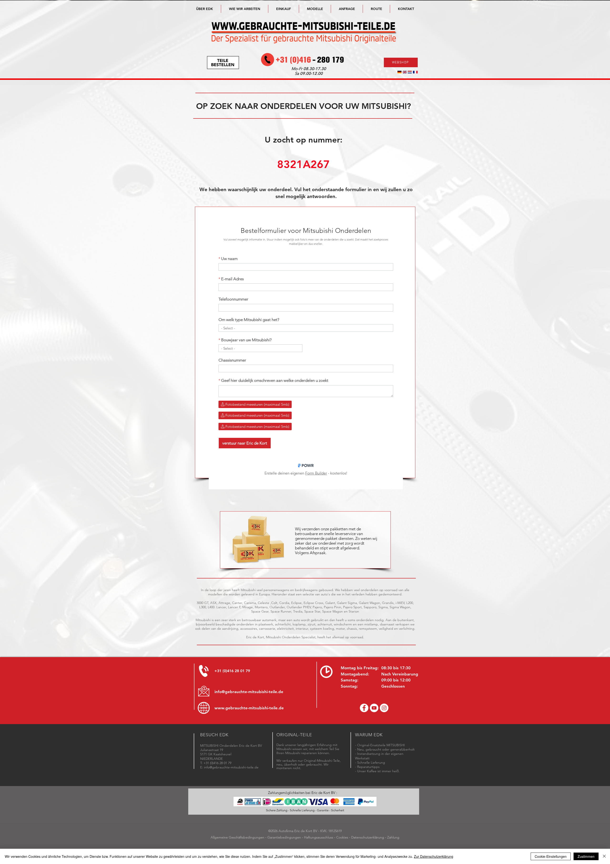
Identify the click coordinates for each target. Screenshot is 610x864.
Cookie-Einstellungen (551, 856)
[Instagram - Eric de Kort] (384, 708)
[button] (315, 9)
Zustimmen (586, 856)
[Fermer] (604, 856)
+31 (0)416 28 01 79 (232, 671)
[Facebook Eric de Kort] (364, 708)
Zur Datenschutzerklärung (433, 856)
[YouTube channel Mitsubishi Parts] (374, 708)
